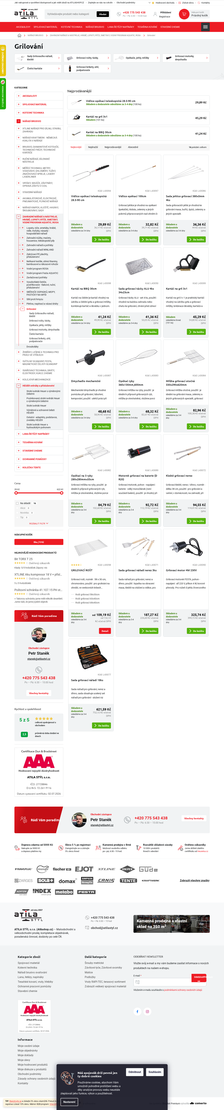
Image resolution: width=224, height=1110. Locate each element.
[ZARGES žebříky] (23, 880)
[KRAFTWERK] (151, 881)
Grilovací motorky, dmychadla (44, 329)
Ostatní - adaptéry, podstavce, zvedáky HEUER (42, 418)
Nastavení (69, 1102)
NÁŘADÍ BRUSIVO (32, 121)
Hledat (102, 14)
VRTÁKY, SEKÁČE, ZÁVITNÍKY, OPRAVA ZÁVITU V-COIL (38, 184)
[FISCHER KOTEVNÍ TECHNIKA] (62, 869)
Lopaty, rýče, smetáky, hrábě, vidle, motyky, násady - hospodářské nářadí (41, 231)
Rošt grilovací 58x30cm (87, 594)
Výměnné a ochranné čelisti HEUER (41, 411)
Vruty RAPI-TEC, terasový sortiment (105, 981)
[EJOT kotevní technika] (84, 869)
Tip (23, 517)
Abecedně (133, 147)
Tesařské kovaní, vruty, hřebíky (35, 981)
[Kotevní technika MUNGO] (43, 869)
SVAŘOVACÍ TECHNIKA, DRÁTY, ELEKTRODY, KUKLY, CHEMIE (39, 372)
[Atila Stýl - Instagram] (147, 1012)
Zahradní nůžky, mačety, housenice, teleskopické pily (41, 239)
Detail (105, 630)
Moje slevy (24, 1060)
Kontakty (23, 1083)
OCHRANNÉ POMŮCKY (35, 459)
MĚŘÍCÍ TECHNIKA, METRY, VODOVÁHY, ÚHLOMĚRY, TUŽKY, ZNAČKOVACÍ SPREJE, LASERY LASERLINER (39, 172)
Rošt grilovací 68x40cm (87, 602)
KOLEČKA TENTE (32, 467)
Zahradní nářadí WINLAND (40, 249)
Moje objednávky (28, 1050)
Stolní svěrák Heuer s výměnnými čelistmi (43, 392)
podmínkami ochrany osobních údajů (183, 990)
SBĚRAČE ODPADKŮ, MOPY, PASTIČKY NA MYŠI (41, 293)
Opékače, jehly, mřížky (40, 325)
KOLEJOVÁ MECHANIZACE (37, 379)
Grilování (31, 309)
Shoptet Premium (171, 1103)
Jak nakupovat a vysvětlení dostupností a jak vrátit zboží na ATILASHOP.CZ (49, 2)
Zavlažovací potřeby (37, 277)
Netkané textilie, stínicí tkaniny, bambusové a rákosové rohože (42, 262)
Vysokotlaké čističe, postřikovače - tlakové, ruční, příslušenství (41, 285)
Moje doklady (25, 1055)
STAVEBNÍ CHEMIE (32, 450)
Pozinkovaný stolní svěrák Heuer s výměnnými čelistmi (43, 399)
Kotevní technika (27, 967)
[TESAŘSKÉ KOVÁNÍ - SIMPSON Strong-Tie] (87, 880)
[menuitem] (23, 27)
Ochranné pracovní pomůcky (34, 986)
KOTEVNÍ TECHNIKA (33, 112)
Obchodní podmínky (126, 2)
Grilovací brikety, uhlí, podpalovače (40, 340)
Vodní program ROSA (37, 268)
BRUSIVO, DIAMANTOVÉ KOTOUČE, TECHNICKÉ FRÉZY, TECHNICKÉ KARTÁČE (41, 149)
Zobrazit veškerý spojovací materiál (105, 986)
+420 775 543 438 (134, 12)
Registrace (164, 16)
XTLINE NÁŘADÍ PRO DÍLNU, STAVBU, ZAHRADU (42, 130)
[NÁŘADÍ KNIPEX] (127, 869)
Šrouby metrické (94, 963)
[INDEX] (42, 892)
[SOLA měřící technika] (46, 880)
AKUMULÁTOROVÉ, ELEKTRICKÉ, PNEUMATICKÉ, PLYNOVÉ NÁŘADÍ (40, 200)
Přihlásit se (202, 978)
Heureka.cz (202, 851)
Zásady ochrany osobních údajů (36, 1078)
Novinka (26, 512)
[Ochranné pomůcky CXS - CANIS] (106, 880)
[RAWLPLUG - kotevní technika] (23, 869)
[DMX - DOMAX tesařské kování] (68, 880)
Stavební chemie (27, 991)
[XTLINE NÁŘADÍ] (106, 869)
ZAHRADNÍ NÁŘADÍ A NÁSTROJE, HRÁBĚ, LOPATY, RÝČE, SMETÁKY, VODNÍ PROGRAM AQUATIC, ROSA (41, 219)
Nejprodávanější (113, 147)
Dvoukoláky (32, 346)
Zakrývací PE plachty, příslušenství (37, 255)
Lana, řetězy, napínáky (31, 977)
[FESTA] (86, 892)
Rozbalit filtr (37, 523)
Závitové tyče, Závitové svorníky (103, 967)
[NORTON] (21, 892)
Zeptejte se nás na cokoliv (100, 2)
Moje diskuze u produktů (32, 1069)
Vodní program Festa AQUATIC (42, 273)
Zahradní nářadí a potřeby (40, 245)
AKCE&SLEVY (30, 96)
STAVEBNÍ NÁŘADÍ (32, 192)
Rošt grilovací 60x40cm (87, 598)
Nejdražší (93, 147)
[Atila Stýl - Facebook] (137, 1012)
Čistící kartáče (36, 334)
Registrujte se (15, 1101)
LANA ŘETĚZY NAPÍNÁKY (36, 434)
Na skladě (28, 503)
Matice (89, 972)
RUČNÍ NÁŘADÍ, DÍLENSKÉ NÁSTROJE (36, 160)
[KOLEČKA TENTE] (128, 880)
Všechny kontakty (39, 693)
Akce (24, 508)
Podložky (90, 977)
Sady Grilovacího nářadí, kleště (41, 315)
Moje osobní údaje (28, 1045)
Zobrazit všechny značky (194, 880)
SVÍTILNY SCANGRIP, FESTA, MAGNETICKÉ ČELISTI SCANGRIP (40, 363)
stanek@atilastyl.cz (38, 658)
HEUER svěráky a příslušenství (38, 385)
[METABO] (64, 892)
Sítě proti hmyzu (35, 299)
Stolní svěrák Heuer (36, 405)
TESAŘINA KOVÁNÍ (32, 442)
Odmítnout (134, 1072)
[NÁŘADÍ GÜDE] (148, 869)
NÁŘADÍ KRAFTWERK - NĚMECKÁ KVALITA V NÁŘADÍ (40, 139)
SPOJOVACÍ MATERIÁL (35, 104)
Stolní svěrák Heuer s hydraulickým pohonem (39, 426)
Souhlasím (155, 1072)
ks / (39, 541)
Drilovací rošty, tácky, (40, 320)
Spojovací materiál (29, 963)
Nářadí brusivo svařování (32, 972)
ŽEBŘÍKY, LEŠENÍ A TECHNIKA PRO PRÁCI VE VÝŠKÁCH (41, 353)
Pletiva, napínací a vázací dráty (42, 303)
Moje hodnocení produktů (33, 1064)
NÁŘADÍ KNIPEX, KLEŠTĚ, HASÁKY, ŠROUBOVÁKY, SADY (41, 209)
